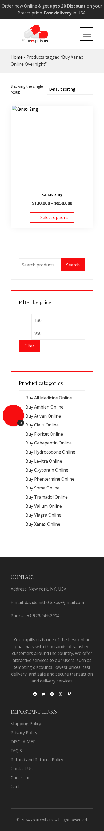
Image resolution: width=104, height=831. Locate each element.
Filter (29, 346)
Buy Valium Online (43, 506)
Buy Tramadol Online (46, 497)
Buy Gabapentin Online (48, 443)
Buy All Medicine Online (48, 398)
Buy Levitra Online (43, 461)
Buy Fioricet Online (44, 434)
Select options (54, 217)
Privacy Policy (24, 733)
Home (17, 57)
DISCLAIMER (23, 742)
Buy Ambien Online (44, 407)
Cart (15, 786)
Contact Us (22, 768)
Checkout (20, 778)
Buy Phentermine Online (49, 479)
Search (73, 265)
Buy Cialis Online (42, 425)
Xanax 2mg (52, 194)
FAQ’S (16, 751)
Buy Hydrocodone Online (50, 452)
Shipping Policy (26, 723)
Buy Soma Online (42, 488)
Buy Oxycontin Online (46, 470)
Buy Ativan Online (43, 416)
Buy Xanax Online (42, 524)
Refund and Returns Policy (37, 760)
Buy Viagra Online (43, 515)
